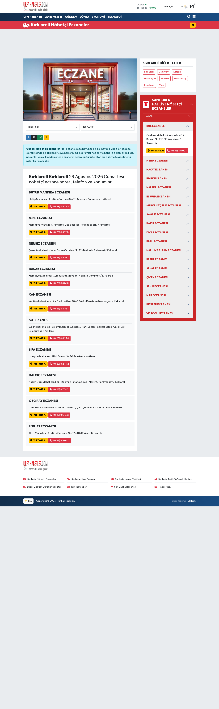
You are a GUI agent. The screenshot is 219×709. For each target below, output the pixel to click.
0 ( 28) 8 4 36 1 (61, 309)
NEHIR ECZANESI (157, 160)
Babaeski (149, 72)
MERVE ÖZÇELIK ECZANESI (163, 205)
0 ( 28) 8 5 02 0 (61, 440)
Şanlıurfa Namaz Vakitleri (128, 479)
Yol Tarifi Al (40, 206)
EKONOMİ (98, 16)
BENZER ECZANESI (158, 304)
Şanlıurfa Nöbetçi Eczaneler (41, 479)
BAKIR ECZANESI (157, 223)
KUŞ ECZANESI (155, 126)
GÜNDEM (71, 16)
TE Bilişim (191, 501)
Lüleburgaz (150, 78)
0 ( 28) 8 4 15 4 (61, 338)
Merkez (165, 78)
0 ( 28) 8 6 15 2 (61, 415)
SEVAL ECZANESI (157, 268)
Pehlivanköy (180, 78)
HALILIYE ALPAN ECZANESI (163, 250)
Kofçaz (177, 72)
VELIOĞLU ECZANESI (159, 313)
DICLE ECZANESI (157, 232)
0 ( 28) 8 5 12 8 (61, 232)
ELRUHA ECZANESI (158, 196)
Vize (161, 85)
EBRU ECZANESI (156, 241)
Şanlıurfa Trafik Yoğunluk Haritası (175, 479)
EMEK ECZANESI (157, 178)
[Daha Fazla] (46, 137)
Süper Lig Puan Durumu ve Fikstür (44, 487)
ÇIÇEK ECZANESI (157, 277)
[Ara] (189, 17)
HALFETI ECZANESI (158, 187)
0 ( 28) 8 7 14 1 (60, 389)
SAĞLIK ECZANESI (158, 214)
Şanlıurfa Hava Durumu (83, 479)
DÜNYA (84, 16)
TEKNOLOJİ (115, 16)
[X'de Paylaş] (34, 137)
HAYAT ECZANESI (157, 169)
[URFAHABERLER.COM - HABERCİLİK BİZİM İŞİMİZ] (35, 6)
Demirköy (163, 72)
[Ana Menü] (193, 17)
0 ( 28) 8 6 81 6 (61, 283)
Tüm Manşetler (79, 487)
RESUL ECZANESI (157, 259)
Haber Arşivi (165, 487)
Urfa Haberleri (32, 16)
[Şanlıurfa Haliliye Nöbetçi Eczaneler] (191, 104)
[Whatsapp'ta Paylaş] (40, 137)
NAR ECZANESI (156, 295)
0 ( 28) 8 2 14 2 (61, 364)
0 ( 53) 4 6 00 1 (179, 151)
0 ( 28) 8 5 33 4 (61, 206)
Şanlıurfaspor (53, 16)
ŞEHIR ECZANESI (157, 286)
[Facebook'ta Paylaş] (28, 137)
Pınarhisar (149, 85)
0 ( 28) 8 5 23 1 (60, 257)
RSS (30, 501)
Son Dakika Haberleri (125, 487)
